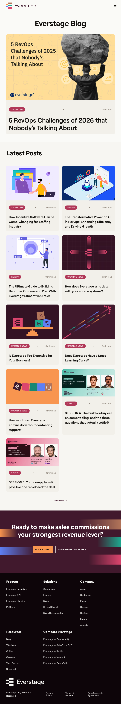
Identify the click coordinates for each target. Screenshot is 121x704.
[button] (115, 5)
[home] (21, 6)
